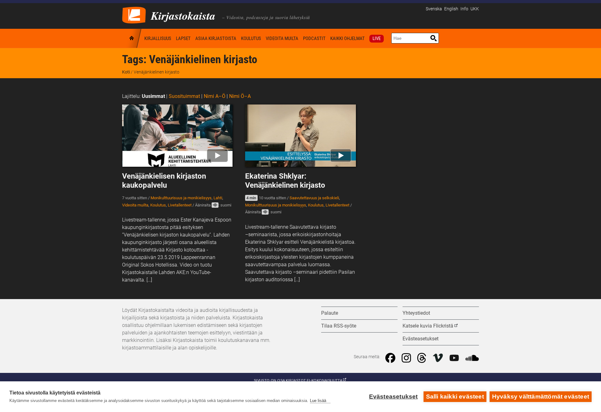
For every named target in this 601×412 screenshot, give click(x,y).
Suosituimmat (184, 96)
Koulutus (251, 38)
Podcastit (314, 38)
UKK (474, 9)
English (451, 9)
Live (376, 38)
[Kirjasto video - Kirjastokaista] (134, 14)
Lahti (217, 198)
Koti (132, 38)
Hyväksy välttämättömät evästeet (540, 396)
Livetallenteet (180, 205)
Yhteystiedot (416, 313)
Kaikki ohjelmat (347, 38)
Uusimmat (153, 96)
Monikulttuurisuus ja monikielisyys (181, 198)
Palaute (329, 313)
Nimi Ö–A (240, 96)
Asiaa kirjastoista (215, 38)
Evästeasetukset (393, 396)
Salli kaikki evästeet (455, 396)
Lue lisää (318, 400)
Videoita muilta (282, 38)
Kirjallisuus (157, 38)
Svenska (434, 9)
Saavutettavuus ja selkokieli (314, 198)
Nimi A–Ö (214, 96)
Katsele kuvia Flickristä (428, 326)
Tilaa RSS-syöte (338, 326)
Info (464, 9)
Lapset (183, 38)
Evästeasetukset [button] (421, 339)
